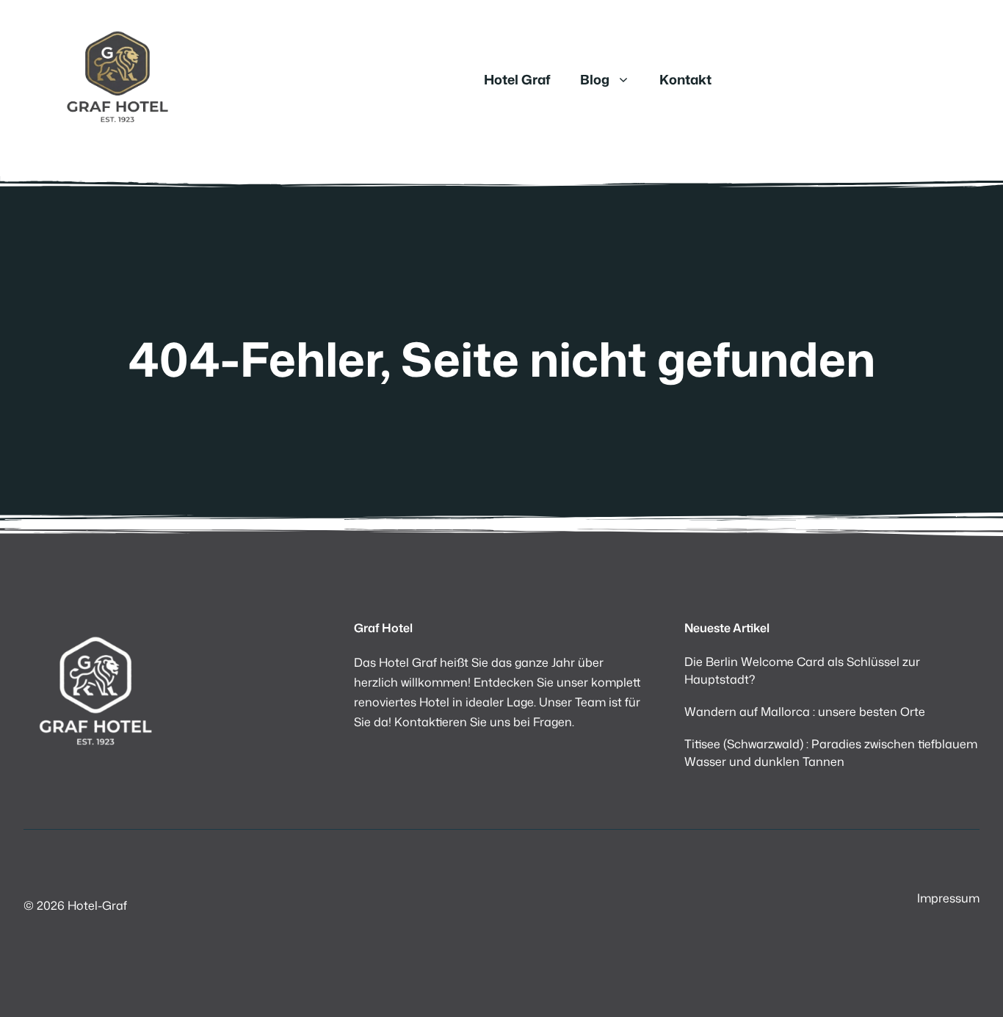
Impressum (948, 898)
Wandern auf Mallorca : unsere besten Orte (804, 711)
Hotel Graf (517, 79)
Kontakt (685, 79)
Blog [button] (594, 79)
